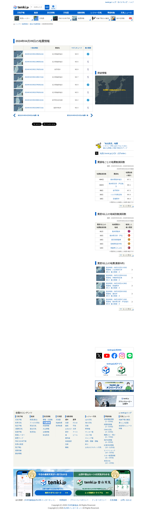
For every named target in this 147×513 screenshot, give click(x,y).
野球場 (87, 429)
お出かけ (68, 429)
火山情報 (46, 429)
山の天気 (88, 420)
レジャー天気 (96, 13)
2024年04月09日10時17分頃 (34, 77)
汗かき (75, 423)
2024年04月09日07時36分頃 (34, 85)
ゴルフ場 (88, 435)
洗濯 (66, 423)
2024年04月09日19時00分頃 (34, 62)
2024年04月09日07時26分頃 (34, 92)
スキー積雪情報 (109, 457)
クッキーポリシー (99, 500)
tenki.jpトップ (110, 2)
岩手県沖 (116, 190)
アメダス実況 (35, 423)
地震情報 (47, 423)
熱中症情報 (108, 441)
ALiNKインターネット (45, 500)
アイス (75, 432)
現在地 (53, 8)
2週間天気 (19, 429)
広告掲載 (113, 500)
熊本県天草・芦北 (116, 235)
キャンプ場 (89, 438)
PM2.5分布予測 (20, 441)
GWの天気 (108, 431)
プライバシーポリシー (79, 500)
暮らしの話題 (124, 423)
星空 (66, 432)
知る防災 (46, 435)
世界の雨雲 (19, 444)
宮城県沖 (116, 199)
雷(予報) (18, 447)
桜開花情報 (108, 425)
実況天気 (33, 426)
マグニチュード (76, 48)
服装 (66, 426)
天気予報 (21, 13)
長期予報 (18, 432)
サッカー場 (89, 432)
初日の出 (109, 462)
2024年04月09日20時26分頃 (34, 54)
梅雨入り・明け (109, 436)
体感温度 (68, 441)
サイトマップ (122, 2)
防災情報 (51, 13)
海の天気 (88, 423)
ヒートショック (109, 451)
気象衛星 (59, 423)
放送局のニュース (125, 426)
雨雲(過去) (33, 420)
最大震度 (88, 48)
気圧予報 (18, 426)
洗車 (66, 444)
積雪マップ (19, 438)
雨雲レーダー (20, 435)
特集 (120, 428)
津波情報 (46, 426)
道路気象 (18, 450)
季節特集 (111, 13)
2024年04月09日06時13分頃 (34, 100)
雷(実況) (33, 432)
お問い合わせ (126, 500)
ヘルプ (131, 2)
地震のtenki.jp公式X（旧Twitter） (113, 153)
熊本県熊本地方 (116, 179)
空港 (86, 426)
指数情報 (81, 13)
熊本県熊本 (116, 231)
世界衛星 (59, 426)
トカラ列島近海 (116, 194)
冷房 (74, 429)
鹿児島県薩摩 (116, 240)
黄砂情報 (18, 453)
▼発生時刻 (34, 48)
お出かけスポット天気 (93, 447)
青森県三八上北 (116, 248)
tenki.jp (21, 8)
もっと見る (127, 206)
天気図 (66, 13)
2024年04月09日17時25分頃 (34, 69)
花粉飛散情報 (109, 420)
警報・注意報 (47, 420)
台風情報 (46, 432)
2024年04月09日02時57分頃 (34, 108)
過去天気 (33, 429)
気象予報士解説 (124, 420)
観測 (36, 13)
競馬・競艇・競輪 (91, 441)
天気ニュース (126, 13)
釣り (86, 444)
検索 (47, 7)
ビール (75, 435)
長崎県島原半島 (116, 244)
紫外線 (67, 438)
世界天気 (18, 423)
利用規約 (63, 500)
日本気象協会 (30, 500)
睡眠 (66, 447)
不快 (74, 426)
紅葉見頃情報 (109, 446)
